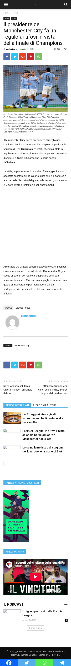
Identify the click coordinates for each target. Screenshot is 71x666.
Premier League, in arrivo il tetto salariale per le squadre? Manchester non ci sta (43, 435)
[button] (66, 4)
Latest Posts (23, 307)
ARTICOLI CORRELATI (17, 405)
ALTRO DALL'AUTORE (44, 405)
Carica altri (34, 627)
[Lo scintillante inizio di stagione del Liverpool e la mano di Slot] (12, 451)
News (15, 12)
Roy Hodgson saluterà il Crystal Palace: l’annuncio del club (17, 389)
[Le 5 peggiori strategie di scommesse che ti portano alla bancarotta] (12, 418)
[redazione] (12, 322)
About (8, 307)
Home (6, 12)
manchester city (21, 345)
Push (14, 18)
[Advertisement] (35, 227)
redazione (11, 49)
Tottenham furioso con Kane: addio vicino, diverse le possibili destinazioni (53, 389)
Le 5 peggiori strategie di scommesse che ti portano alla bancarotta (42, 418)
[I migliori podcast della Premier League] (12, 615)
